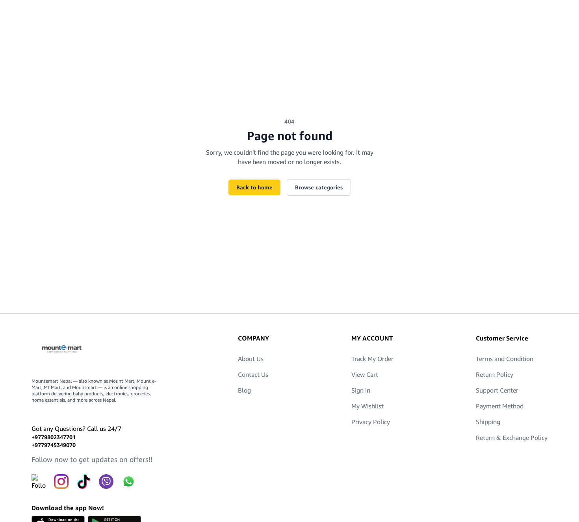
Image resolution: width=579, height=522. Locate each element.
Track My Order (372, 359)
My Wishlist (367, 406)
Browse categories (319, 187)
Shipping (488, 422)
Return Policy (494, 374)
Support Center (497, 390)
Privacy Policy (370, 422)
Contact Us (253, 374)
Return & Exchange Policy (511, 438)
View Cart (364, 374)
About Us (251, 359)
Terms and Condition (504, 359)
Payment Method (499, 406)
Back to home (254, 187)
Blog (244, 390)
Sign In (360, 390)
